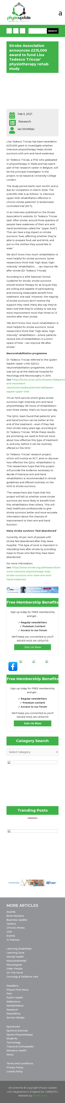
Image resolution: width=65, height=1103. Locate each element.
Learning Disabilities (19, 948)
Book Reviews (15, 915)
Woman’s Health (16, 1050)
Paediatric (12, 985)
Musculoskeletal (16, 960)
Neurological (14, 964)
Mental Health (15, 956)
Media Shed (40, 1095)
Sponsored (13, 1026)
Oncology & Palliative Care (22, 976)
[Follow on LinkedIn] (22, 31)
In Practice (13, 939)
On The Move (14, 972)
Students (12, 1038)
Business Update (16, 919)
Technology (13, 1042)
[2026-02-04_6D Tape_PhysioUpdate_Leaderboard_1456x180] (32, 885)
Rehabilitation (15, 1005)
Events (10, 935)
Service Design (15, 1017)
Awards (11, 911)
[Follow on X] (15, 31)
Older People (14, 968)
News (10, 1054)
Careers (11, 923)
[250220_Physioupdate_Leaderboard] (32, 592)
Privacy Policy (14, 1067)
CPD (9, 931)
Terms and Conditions (19, 1063)
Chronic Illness (15, 927)
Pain (9, 993)
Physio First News (17, 989)
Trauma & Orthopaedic (20, 1046)
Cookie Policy (14, 1071)
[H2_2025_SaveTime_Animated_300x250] (33, 831)
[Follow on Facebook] (9, 31)
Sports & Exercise (17, 1030)
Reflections (13, 1001)
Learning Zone (15, 952)
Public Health (14, 997)
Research (12, 1009)
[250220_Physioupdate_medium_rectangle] (33, 763)
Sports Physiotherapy (19, 1034)
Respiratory (13, 1013)
